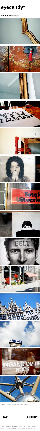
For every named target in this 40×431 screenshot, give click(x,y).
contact (3, 426)
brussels (20, 404)
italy (18, 428)
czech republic (27, 426)
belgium (9, 404)
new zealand (31, 428)
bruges (15, 404)
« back (4, 417)
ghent (25, 404)
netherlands (23, 428)
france (3, 428)
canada (20, 426)
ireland (14, 428)
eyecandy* (13, 7)
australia (8, 426)
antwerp (3, 404)
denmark (34, 426)
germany (8, 428)
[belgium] (20, 31)
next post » (33, 417)
